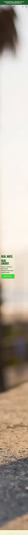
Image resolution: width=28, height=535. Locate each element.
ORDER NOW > (8, 276)
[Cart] (26, 6)
